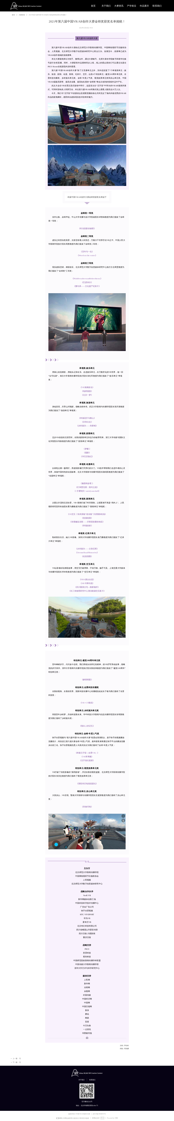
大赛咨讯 (22, 15)
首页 (13, 15)
